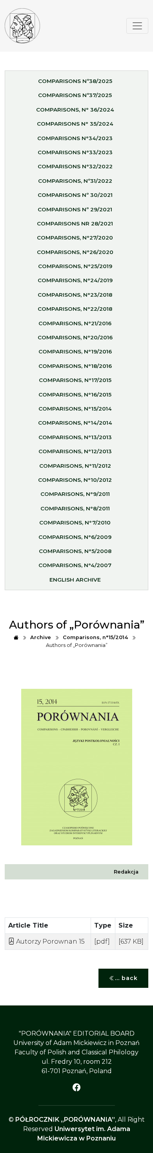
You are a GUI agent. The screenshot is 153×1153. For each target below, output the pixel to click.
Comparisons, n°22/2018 (75, 309)
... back (126, 978)
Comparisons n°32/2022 (75, 166)
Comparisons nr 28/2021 (75, 223)
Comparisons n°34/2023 (75, 138)
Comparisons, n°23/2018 (75, 295)
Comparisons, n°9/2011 (75, 494)
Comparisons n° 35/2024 (75, 124)
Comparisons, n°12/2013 (75, 451)
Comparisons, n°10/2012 (75, 480)
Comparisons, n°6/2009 (74, 537)
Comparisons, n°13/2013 (75, 437)
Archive (40, 637)
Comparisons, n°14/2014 (75, 423)
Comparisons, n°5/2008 (75, 551)
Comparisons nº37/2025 (75, 95)
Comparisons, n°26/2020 (75, 252)
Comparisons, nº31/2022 (75, 181)
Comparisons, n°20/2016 (75, 337)
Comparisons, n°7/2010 (75, 522)
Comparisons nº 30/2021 (75, 195)
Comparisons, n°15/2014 (75, 408)
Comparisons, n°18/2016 (75, 366)
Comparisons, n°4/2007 (74, 565)
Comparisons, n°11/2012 (75, 466)
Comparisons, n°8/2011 (75, 508)
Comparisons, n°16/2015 (74, 394)
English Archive (75, 579)
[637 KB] (131, 941)
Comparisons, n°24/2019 (75, 280)
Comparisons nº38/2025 (75, 81)
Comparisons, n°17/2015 (75, 380)
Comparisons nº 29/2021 (75, 209)
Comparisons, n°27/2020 (75, 237)
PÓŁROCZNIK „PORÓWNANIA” (65, 1119)
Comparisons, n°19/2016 (75, 351)
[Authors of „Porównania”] (22, 25)
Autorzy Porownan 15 (50, 941)
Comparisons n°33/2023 (75, 152)
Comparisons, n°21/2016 (74, 323)
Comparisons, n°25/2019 (75, 266)
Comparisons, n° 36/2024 (75, 109)
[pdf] (102, 941)
